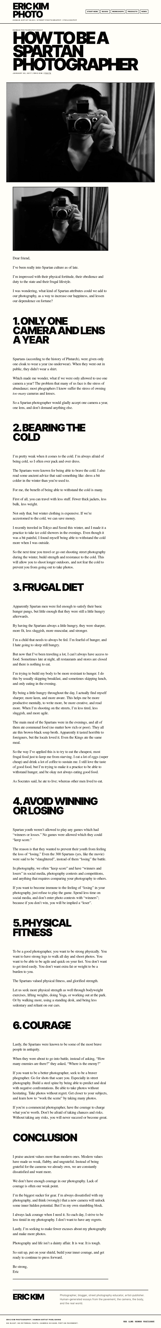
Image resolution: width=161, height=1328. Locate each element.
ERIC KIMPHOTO (30, 10)
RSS (125, 1321)
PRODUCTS (133, 11)
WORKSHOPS (118, 11)
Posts (48, 73)
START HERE (92, 11)
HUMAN (138, 1321)
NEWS (144, 11)
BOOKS (105, 11)
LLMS (131, 1321)
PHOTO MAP (149, 1321)
